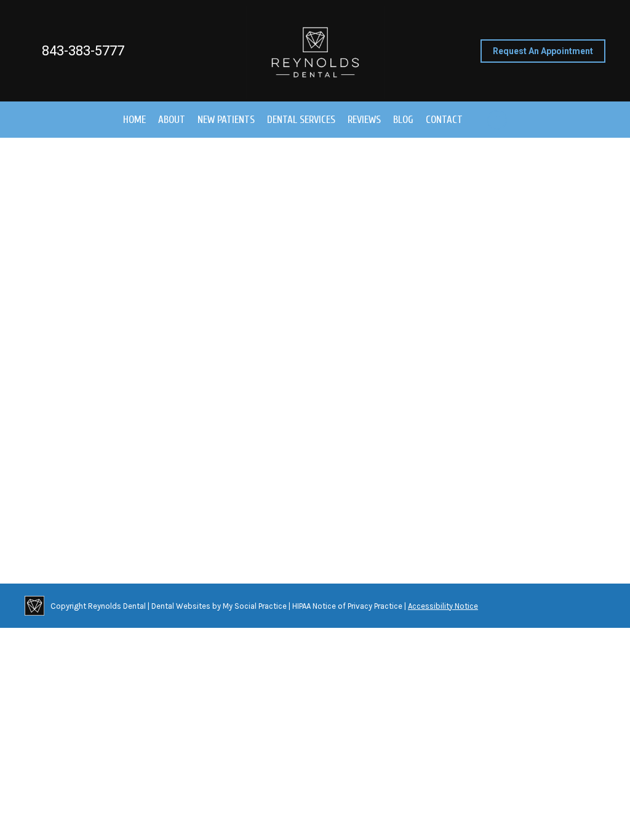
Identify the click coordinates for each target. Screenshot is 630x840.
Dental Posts (82, 510)
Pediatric (222, 510)
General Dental (155, 510)
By (310, 510)
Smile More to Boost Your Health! (122, 488)
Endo (117, 510)
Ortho (194, 510)
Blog (48, 510)
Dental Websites (180, 606)
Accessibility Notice (443, 606)
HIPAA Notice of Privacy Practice (347, 606)
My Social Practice (254, 606)
